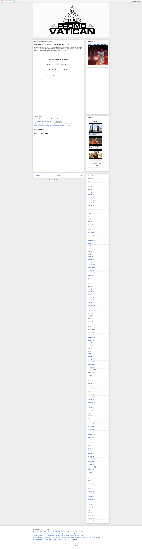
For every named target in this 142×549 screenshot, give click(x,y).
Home (58, 175)
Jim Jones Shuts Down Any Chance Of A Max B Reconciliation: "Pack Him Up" (52, 539)
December (90, 200)
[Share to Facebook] (60, 122)
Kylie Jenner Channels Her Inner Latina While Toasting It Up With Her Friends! (51, 533)
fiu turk (78, 124)
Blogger (79, 545)
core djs (63, 124)
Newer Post (37, 175)
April (89, 189)
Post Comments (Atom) (61, 179)
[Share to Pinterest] (61, 122)
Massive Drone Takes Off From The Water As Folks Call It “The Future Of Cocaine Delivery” (55, 531)
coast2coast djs (48, 124)
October (90, 205)
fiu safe (69, 124)
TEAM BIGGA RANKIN (65, 125)
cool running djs (56, 124)
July (89, 181)
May (89, 186)
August (89, 178)
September (90, 208)
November (90, 202)
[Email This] (55, 122)
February (90, 194)
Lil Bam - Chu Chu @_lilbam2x (97, 44)
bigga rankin (41, 124)
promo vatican (53, 125)
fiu (65, 124)
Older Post (79, 175)
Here (53, 59)
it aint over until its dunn (43, 125)
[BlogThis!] (57, 122)
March (89, 192)
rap (58, 125)
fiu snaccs (73, 124)
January (90, 197)
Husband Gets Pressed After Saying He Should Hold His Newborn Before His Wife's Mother (54, 535)
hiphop (35, 125)
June (89, 183)
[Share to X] (58, 122)
